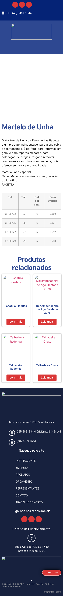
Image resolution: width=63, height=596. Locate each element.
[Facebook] (15, 5)
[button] (34, 46)
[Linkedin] (29, 5)
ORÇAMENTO (24, 481)
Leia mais (15, 321)
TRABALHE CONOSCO (29, 502)
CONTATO (22, 495)
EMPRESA (22, 467)
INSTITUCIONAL (26, 460)
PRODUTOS (23, 474)
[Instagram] (22, 5)
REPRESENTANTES (27, 488)
